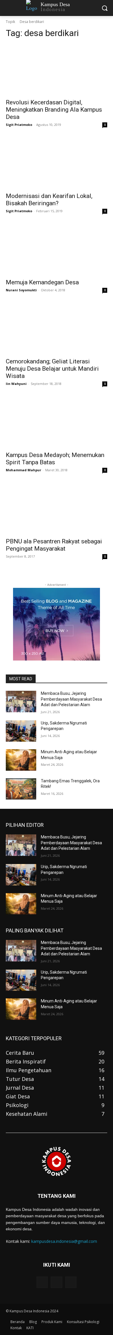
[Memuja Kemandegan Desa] (56, 249)
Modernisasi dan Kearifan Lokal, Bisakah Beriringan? (49, 199)
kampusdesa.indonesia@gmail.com (64, 1241)
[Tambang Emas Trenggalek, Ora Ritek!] (21, 789)
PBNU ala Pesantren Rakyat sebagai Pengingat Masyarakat (54, 545)
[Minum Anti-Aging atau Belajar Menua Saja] (21, 760)
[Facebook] (42, 1282)
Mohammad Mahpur (23, 470)
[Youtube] (70, 1282)
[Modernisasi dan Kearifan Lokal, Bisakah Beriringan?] (56, 163)
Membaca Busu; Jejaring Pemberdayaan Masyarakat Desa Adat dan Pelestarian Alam (71, 699)
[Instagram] (56, 1282)
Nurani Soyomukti (21, 290)
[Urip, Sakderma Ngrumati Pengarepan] (21, 731)
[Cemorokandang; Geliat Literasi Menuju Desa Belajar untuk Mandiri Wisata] (56, 328)
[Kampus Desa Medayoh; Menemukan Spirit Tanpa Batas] (56, 422)
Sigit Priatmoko (19, 124)
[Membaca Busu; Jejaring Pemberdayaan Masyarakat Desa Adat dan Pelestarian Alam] (21, 701)
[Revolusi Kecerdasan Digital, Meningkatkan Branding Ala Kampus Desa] (56, 69)
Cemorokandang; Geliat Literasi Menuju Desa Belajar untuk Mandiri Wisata (52, 368)
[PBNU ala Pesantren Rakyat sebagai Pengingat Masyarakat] (56, 508)
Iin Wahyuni (16, 383)
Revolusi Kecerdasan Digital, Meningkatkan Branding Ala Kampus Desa (54, 109)
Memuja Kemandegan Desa (42, 282)
